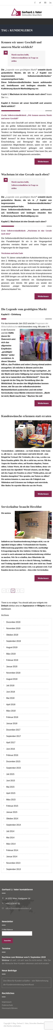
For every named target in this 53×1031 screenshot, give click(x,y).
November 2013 (13, 863)
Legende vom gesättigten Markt (21, 70)
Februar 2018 (12, 717)
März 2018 (11, 711)
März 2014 (11, 844)
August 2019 (11, 647)
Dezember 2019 (13, 622)
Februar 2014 (12, 850)
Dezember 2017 (13, 730)
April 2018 (10, 704)
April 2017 (10, 742)
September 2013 (13, 869)
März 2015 (11, 800)
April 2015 (10, 793)
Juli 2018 (10, 685)
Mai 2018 (10, 698)
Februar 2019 (12, 660)
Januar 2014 (11, 857)
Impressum (6, 1002)
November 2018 (13, 673)
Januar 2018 (11, 723)
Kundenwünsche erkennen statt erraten (26, 416)
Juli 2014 (10, 831)
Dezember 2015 (13, 761)
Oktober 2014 (12, 819)
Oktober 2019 (12, 635)
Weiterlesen (43, 161)
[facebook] (34, 2)
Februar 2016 (12, 755)
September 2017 (13, 736)
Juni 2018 (10, 692)
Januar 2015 (11, 812)
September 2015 (13, 768)
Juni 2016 (10, 749)
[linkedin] (50, 2)
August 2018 (11, 679)
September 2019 (13, 641)
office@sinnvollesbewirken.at (18, 908)
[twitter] (40, 2)
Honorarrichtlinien (10, 1008)
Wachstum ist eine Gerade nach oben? (25, 174)
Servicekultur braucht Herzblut (21, 506)
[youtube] (45, 2)
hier (6, 97)
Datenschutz (7, 1005)
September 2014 (13, 825)
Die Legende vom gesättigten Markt (24, 309)
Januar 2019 (11, 666)
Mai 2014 (10, 838)
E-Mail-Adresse (7, 929)
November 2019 (13, 628)
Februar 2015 (12, 806)
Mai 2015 (10, 787)
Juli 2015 (10, 774)
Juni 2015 (10, 781)
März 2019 (11, 654)
